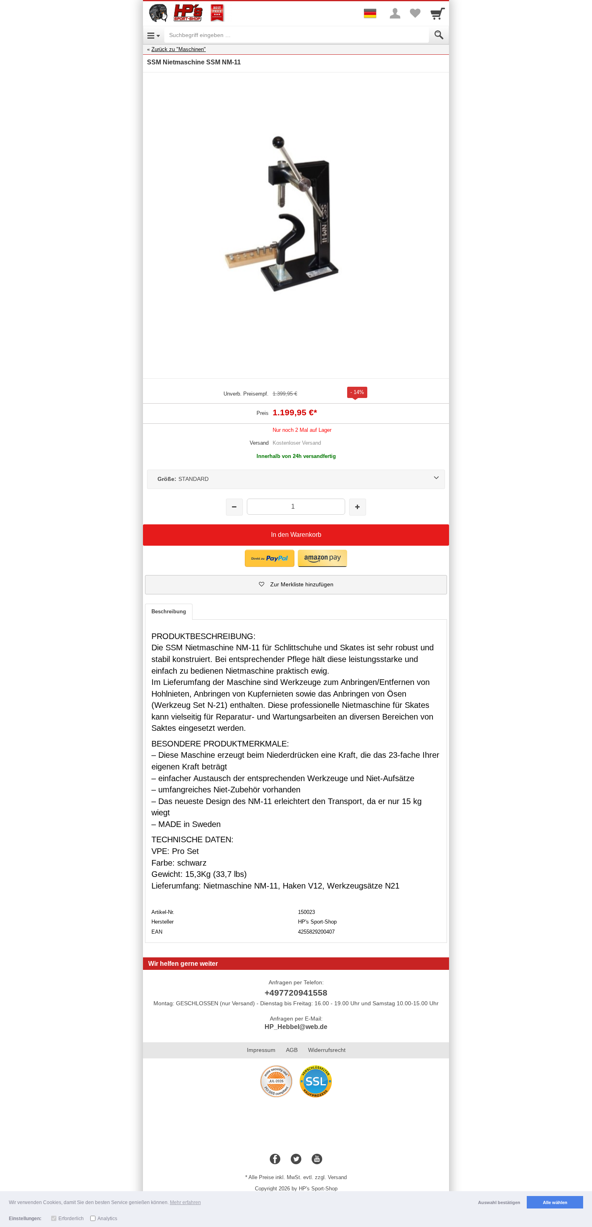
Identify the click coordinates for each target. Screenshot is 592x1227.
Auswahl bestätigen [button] (499, 1202)
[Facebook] (275, 1159)
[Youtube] (316, 1159)
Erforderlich (71, 1218)
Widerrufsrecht (327, 1050)
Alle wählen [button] (555, 1202)
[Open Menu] (153, 35)
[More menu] (395, 13)
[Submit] (439, 35)
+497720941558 (296, 992)
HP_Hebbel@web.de (296, 1026)
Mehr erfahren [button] (185, 1202)
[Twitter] (296, 1159)
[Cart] (437, 13)
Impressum (261, 1050)
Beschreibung (168, 611)
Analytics (107, 1218)
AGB (292, 1050)
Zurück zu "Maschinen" (178, 49)
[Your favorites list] (415, 13)
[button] (269, 558)
